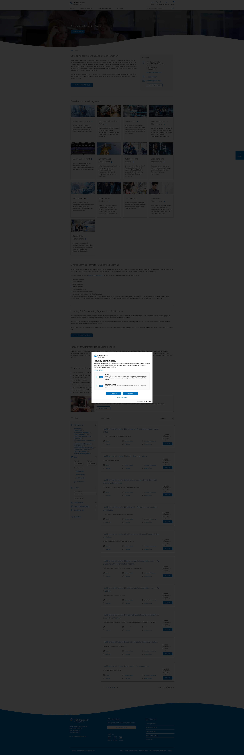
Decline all (130, 393)
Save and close (122, 397)
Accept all (114, 393)
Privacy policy (98, 370)
